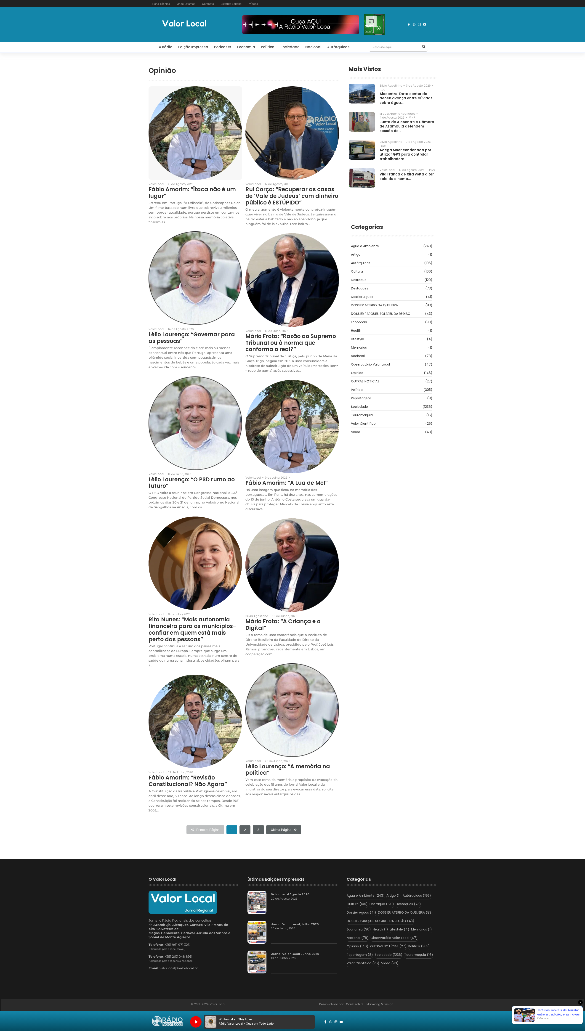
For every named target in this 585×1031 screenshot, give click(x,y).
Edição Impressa (193, 47)
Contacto (208, 3)
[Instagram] (419, 24)
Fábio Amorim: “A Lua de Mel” (286, 483)
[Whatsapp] (414, 24)
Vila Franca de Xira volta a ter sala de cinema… (407, 176)
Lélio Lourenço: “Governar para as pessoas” (192, 338)
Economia (246, 47)
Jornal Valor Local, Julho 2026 (295, 924)
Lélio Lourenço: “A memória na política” (287, 770)
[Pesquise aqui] (424, 47)
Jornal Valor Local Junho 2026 (295, 954)
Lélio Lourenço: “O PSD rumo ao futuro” (192, 483)
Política (267, 47)
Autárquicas (338, 47)
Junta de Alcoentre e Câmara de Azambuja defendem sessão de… (407, 126)
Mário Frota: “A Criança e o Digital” (282, 624)
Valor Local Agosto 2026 (290, 894)
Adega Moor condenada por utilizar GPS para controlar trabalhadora (405, 154)
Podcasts (222, 47)
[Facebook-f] (408, 24)
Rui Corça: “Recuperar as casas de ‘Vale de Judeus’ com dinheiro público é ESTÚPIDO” (291, 196)
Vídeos (253, 3)
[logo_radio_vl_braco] (167, 1021)
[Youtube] (424, 24)
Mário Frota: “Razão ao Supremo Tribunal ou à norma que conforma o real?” (290, 343)
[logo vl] (184, 24)
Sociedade (289, 47)
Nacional (313, 47)
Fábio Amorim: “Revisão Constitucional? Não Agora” (188, 781)
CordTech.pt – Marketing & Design (370, 1004)
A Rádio (165, 47)
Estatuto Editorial (231, 3)
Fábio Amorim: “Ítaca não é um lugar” (192, 192)
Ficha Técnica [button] (161, 3)
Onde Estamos (186, 3)
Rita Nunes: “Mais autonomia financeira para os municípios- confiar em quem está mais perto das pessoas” (192, 629)
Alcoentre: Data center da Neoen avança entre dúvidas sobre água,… (406, 98)
